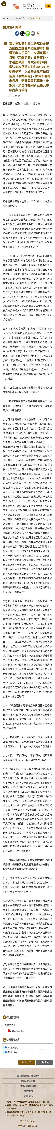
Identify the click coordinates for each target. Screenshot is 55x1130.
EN (48, 5)
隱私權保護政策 (28, 1086)
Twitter (22, 33)
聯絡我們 (28, 1090)
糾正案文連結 (12, 1048)
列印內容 (38, 33)
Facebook (17, 33)
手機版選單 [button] (3, 3)
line (27, 33)
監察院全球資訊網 (27, 6)
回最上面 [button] (44, 1062)
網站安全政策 (28, 1081)
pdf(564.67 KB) (17, 1031)
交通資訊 (28, 1095)
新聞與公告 (19, 18)
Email (33, 33)
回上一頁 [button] (26, 1062)
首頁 (8, 18)
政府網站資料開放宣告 (28, 1076)
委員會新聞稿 (34, 18)
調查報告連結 (12, 1052)
